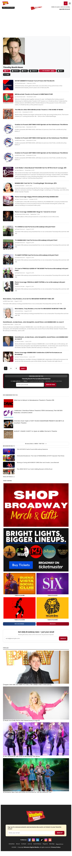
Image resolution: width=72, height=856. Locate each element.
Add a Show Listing (8, 7)
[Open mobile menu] (70, 3)
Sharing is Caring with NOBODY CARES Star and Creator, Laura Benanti (38, 462)
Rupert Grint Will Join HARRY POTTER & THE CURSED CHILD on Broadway (27, 685)
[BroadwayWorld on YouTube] (50, 840)
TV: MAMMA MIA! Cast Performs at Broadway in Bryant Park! (36, 240)
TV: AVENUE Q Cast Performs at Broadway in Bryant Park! (35, 227)
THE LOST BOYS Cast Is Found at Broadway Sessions (32, 449)
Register (55, 3)
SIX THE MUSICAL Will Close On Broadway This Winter (21, 756)
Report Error (59, 844)
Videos (16, 71)
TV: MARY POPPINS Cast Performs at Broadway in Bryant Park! (37, 255)
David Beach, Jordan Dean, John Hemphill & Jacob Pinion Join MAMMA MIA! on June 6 (33, 322)
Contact (23, 844)
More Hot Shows (19, 624)
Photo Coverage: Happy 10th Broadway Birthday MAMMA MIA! (36, 197)
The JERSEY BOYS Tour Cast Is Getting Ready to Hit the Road (34, 469)
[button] (66, 3)
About (18, 844)
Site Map (51, 844)
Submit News (37, 844)
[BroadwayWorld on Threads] (46, 840)
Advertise (12, 844)
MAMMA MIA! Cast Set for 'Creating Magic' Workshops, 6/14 (36, 183)
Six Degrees (48, 71)
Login (60, 3)
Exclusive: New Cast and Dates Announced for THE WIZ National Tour (27, 792)
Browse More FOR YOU (34, 444)
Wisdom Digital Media (31, 847)
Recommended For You (10, 395)
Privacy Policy (55, 847)
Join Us (30, 844)
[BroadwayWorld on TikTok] (41, 840)
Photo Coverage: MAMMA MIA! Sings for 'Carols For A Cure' (35, 212)
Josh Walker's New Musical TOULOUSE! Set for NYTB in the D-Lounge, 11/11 (40, 168)
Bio (7, 71)
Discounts (53, 624)
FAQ (7, 74)
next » (23, 368)
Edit (61, 71)
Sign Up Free (50, 384)
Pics (25, 71)
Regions (45, 844)
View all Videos (8, 477)
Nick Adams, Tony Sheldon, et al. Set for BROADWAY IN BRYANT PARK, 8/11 (28, 299)
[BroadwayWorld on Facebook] (29, 840)
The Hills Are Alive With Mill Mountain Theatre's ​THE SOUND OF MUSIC (39, 110)
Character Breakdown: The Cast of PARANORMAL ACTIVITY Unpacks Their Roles (40, 456)
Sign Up (60, 833)
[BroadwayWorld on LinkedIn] (37, 840)
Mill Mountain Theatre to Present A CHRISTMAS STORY (34, 94)
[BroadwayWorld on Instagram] (33, 840)
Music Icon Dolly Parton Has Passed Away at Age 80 (21, 720)
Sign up (63, 638)
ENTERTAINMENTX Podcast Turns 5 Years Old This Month (34, 81)
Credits (34, 71)
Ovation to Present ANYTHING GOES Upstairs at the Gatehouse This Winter (41, 124)
